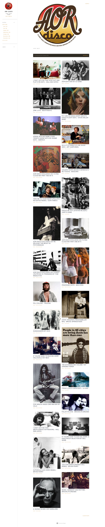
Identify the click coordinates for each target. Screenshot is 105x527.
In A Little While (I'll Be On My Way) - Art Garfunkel (73, 146)
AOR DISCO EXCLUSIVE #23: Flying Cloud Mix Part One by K (74, 241)
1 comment (38, 83)
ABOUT (38, 48)
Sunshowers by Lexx (41, 331)
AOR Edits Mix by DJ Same (72, 81)
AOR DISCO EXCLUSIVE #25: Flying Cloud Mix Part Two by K (46, 174)
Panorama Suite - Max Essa (72, 285)
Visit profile (8, 16)
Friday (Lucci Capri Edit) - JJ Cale (75, 388)
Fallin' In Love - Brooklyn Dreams (75, 412)
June (5, 26)
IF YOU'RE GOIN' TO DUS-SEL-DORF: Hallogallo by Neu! (46, 357)
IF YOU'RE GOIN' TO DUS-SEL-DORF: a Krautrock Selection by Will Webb (75, 438)
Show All (85, 55)
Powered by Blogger (62, 523)
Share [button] (34, 83)
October (6, 34)
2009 (4, 24)
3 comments (67, 323)
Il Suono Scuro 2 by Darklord (45, 509)
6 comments (38, 510)
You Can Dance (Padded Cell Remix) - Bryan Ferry (73, 465)
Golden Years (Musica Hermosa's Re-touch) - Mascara (75, 170)
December (6, 38)
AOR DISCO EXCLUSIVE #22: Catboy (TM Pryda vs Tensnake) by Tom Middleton (46, 274)
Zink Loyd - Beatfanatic (42, 110)
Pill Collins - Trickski (42, 303)
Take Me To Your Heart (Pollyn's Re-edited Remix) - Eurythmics (46, 199)
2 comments (67, 83)
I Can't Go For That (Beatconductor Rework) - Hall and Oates (46, 429)
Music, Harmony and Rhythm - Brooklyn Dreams (74, 490)
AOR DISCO (8, 11)
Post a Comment (68, 121)
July (5, 28)
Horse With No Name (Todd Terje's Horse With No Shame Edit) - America (45, 138)
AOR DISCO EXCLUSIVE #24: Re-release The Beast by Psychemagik (44, 243)
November (6, 36)
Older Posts (86, 515)
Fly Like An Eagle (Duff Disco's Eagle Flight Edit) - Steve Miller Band (75, 117)
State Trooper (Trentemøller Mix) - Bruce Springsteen (74, 320)
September (6, 32)
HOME (34, 48)
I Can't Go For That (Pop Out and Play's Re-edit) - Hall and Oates (46, 81)
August (5, 30)
